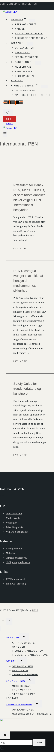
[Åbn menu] (5, 134)
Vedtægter (11, 522)
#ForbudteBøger (19, 704)
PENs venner (23, 71)
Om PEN (11, 661)
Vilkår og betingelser (17, 531)
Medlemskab (23, 67)
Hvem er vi (22, 52)
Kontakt (17, 80)
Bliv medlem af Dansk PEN (18, 4)
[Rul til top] (3, 622)
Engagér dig (15, 681)
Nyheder (21, 29)
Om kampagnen (25, 90)
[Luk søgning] (5, 735)
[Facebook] (2, 498)
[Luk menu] (0, 628)
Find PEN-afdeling (16, 583)
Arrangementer (26, 24)
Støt (9, 119)
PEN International (15, 579)
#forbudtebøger (26, 57)
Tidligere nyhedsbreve (31, 38)
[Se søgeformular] (8, 113)
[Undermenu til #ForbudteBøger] (44, 86)
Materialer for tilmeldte (33, 95)
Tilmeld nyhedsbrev (29, 33)
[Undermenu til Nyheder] (32, 20)
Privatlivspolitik (14, 527)
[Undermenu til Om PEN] (30, 44)
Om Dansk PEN (24, 48)
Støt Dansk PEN (25, 76)
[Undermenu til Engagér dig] (38, 63)
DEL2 (35, 610)
